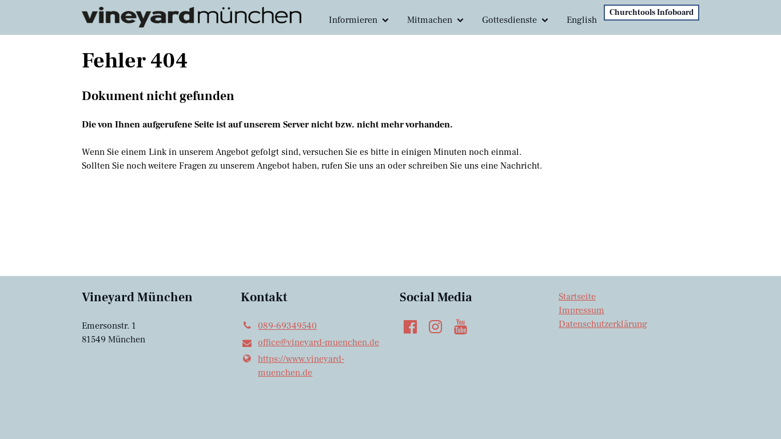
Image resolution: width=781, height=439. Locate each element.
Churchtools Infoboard (651, 12)
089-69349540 (287, 326)
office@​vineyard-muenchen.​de (318, 342)
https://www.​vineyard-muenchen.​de (301, 365)
